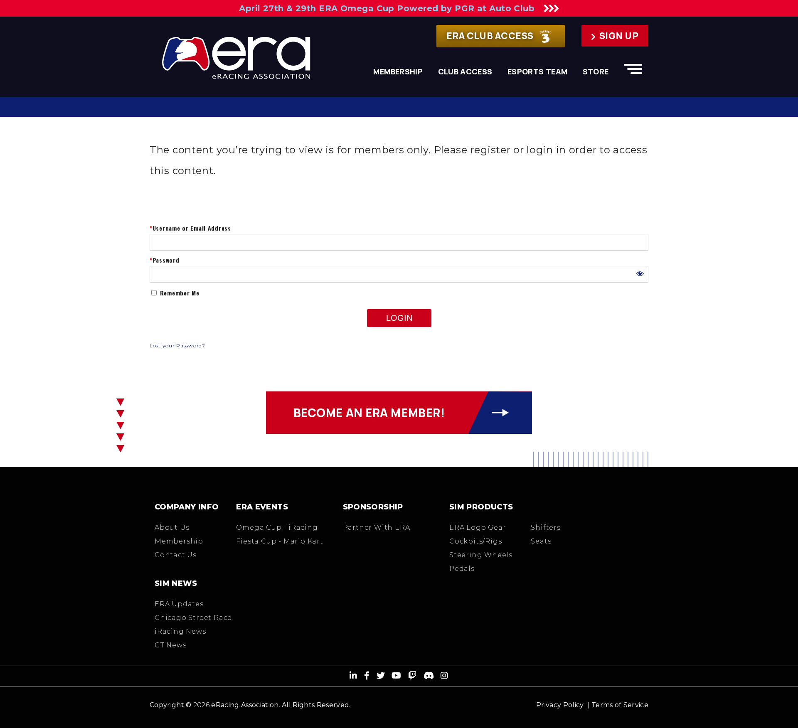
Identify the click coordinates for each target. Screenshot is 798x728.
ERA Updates (179, 604)
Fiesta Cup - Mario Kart (279, 541)
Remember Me (179, 293)
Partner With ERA (376, 527)
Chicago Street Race (193, 618)
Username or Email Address (192, 228)
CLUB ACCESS (465, 71)
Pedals (462, 569)
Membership (179, 541)
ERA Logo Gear (477, 527)
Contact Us (176, 555)
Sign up (618, 36)
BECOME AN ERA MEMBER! (369, 413)
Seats (541, 541)
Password (166, 260)
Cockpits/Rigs (475, 541)
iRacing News (180, 631)
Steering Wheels (480, 555)
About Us (172, 527)
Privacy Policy (560, 705)
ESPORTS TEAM (537, 71)
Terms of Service (619, 705)
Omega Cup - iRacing (277, 527)
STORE (596, 71)
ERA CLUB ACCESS (490, 36)
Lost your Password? (177, 345)
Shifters (545, 527)
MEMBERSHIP (398, 71)
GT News (171, 645)
